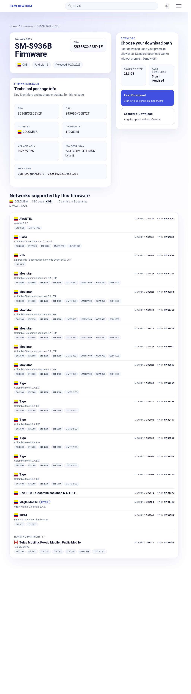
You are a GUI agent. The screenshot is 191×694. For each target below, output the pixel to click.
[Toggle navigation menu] (178, 5)
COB (57, 26)
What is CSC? (19, 206)
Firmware (27, 26)
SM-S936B (44, 26)
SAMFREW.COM (21, 6)
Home (13, 26)
